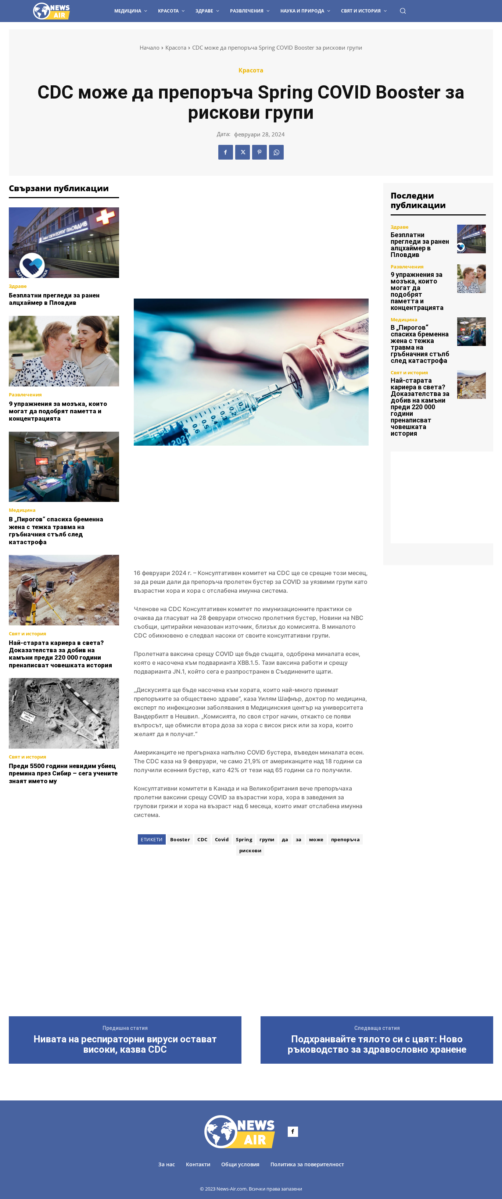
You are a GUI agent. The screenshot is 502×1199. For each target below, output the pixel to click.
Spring (244, 839)
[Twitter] (242, 152)
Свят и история (27, 633)
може (316, 839)
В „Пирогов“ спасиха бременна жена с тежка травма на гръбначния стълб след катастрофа (56, 530)
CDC (202, 839)
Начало (149, 47)
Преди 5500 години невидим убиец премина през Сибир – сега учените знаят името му (63, 773)
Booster (180, 839)
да (285, 839)
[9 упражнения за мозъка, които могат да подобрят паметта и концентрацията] (64, 351)
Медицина (22, 510)
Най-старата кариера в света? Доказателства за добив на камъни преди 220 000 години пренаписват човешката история (60, 654)
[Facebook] (225, 152)
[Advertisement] (64, 831)
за (299, 839)
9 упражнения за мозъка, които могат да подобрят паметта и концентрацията (58, 411)
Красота (175, 47)
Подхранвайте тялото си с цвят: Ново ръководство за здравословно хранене (377, 1044)
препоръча (345, 839)
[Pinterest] (259, 152)
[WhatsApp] (276, 152)
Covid (222, 839)
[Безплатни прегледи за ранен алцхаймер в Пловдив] (64, 242)
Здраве (18, 286)
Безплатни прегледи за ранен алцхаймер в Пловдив (54, 299)
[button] (402, 10)
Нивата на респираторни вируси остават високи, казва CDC (125, 1044)
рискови (250, 850)
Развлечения (25, 394)
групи (267, 839)
